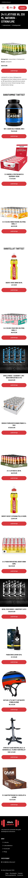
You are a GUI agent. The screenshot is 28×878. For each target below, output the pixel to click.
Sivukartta (20, 875)
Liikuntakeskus (8, 845)
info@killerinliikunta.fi (6, 2)
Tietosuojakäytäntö (10, 875)
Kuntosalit (7, 848)
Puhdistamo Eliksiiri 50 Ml (14, 655)
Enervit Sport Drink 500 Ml (14, 283)
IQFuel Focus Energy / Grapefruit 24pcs (14, 609)
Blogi (5, 852)
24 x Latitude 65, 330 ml (14, 471)
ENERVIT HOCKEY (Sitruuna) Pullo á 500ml (14, 516)
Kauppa (22, 8)
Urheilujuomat (16, 25)
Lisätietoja (14, 70)
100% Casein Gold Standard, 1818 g (14, 129)
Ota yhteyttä (13, 873)
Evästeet (20, 873)
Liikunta (6, 842)
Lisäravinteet (7, 25)
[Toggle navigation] (3, 7)
